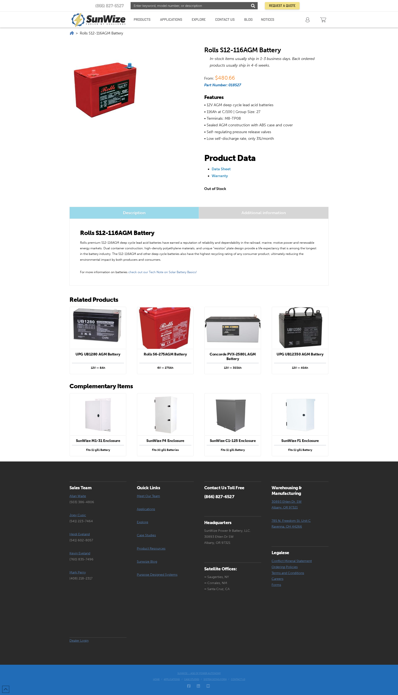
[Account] (308, 19)
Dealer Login (79, 641)
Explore (142, 522)
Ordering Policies (285, 567)
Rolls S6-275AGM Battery (165, 354)
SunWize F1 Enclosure (300, 440)
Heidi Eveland (79, 534)
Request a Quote (282, 6)
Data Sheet (221, 169)
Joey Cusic (77, 515)
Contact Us (238, 679)
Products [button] (142, 19)
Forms (276, 585)
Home (156, 679)
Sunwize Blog (147, 562)
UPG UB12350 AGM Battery (300, 354)
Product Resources (151, 548)
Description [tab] (134, 212)
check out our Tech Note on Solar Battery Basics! (162, 272)
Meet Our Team (148, 496)
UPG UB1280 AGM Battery (97, 354)
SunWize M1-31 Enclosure (98, 440)
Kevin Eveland (79, 553)
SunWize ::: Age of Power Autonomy (199, 673)
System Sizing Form (215, 679)
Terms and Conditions (288, 573)
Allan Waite (77, 496)
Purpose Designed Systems (157, 575)
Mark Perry (77, 572)
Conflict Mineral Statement (292, 561)
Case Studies (146, 535)
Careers (277, 579)
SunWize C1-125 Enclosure (233, 440)
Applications (146, 509)
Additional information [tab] (263, 212)
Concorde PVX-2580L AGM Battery (233, 356)
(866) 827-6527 (109, 5)
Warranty (220, 176)
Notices (267, 19)
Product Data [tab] (230, 158)
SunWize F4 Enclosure (165, 440)
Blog (248, 19)
